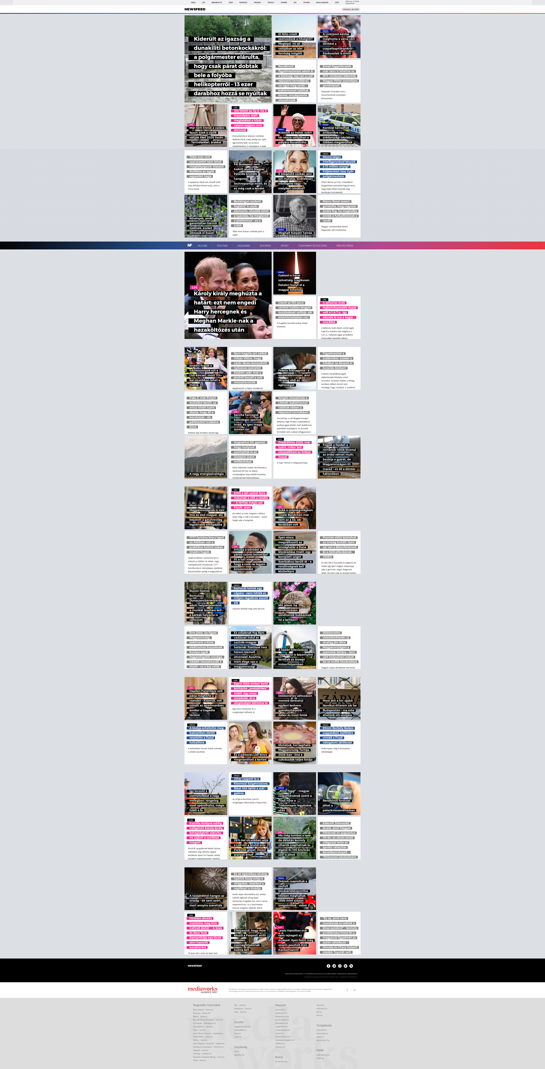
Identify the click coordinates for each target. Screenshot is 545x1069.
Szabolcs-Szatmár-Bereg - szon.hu (208, 1057)
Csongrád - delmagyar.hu (204, 1023)
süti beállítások (330, 974)
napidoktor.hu (281, 1026)
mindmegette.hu (282, 1030)
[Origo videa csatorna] (345, 966)
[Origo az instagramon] (340, 966)
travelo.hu (279, 1033)
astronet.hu (280, 1010)
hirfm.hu (320, 1058)
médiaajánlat (352, 974)
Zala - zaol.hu (240, 1012)
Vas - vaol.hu (240, 1005)
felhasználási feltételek (313, 974)
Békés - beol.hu (200, 1016)
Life (203, 2)
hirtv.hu (237, 1033)
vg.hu (236, 1051)
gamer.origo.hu (282, 1020)
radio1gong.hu (323, 1055)
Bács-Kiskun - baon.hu (203, 1010)
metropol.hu (321, 1008)
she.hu (319, 1015)
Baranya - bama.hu (201, 1013)
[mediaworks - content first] (202, 990)
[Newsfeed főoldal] (195, 966)
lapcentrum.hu (322, 1040)
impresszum (341, 974)
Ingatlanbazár (322, 2)
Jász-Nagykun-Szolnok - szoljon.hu (209, 1043)
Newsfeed (243, 2)
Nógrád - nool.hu (200, 1050)
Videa (231, 2)
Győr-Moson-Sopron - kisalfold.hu (208, 1033)
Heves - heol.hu (200, 1040)
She (295, 2)
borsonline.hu (281, 1061)
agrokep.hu (239, 1055)
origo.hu (238, 1037)
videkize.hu (280, 1043)
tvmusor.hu (280, 1047)
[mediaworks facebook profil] (347, 990)
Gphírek (284, 2)
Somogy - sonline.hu (202, 1053)
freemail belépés (351, 9)
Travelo (271, 2)
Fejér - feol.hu (199, 1030)
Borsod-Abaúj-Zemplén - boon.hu (208, 1020)
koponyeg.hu (322, 1033)
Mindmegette (217, 2)
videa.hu (320, 1037)
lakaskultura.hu (282, 1016)
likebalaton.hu (281, 1023)
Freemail (257, 2)
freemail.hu (321, 1030)
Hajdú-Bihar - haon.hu (203, 1036)
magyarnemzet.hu (242, 1026)
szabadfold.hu (240, 1030)
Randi (307, 2)
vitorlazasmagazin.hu (284, 1040)
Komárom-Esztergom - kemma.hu (208, 1047)
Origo (193, 2)
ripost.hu (320, 1005)
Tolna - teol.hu (199, 1060)
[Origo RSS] (351, 966)
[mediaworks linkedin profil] (354, 990)
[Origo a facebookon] (328, 966)
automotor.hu (281, 1013)
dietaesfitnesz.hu (283, 1036)
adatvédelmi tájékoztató (294, 974)
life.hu (319, 1012)
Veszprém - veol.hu (242, 1008)
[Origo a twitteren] (334, 966)
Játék (337, 2)
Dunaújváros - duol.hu (203, 1026)
